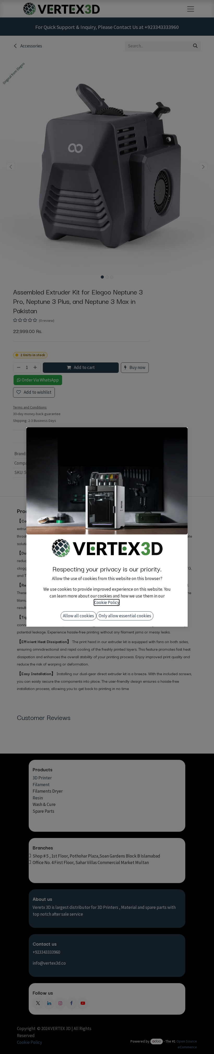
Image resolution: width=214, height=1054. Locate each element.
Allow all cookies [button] (78, 616)
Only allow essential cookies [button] (125, 616)
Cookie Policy (106, 602)
